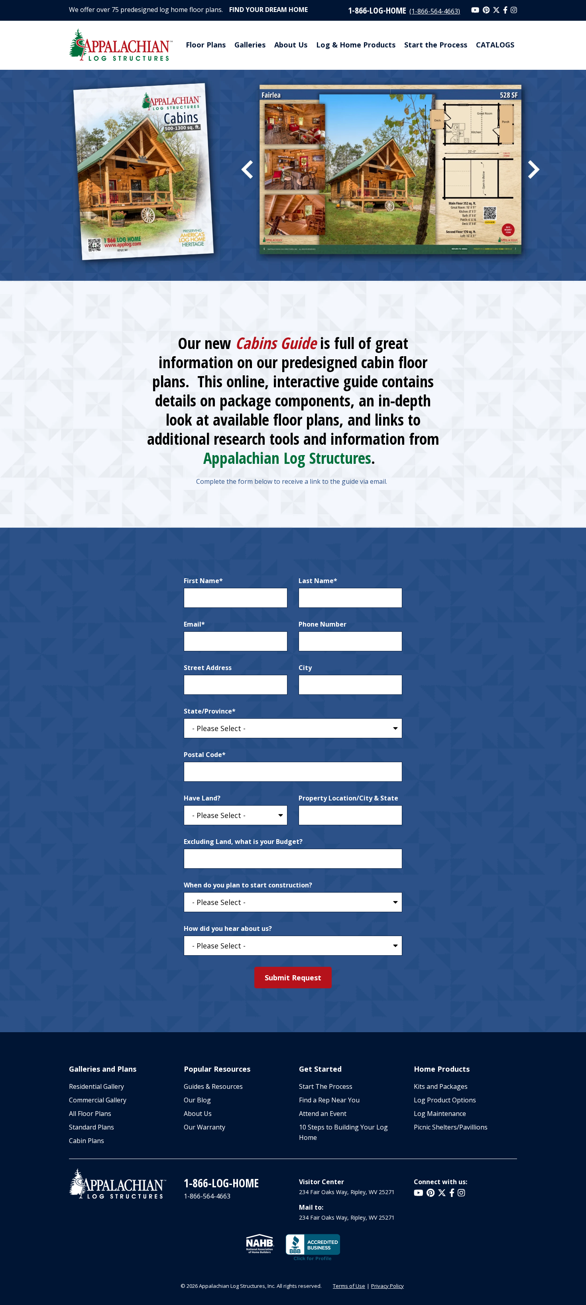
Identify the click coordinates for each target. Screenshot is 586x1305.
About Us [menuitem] (290, 44)
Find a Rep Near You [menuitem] (329, 1100)
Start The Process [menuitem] (325, 1086)
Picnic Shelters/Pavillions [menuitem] (451, 1127)
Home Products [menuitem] (442, 1069)
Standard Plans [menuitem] (91, 1127)
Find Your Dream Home (268, 9)
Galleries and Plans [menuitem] (102, 1069)
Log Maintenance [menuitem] (440, 1113)
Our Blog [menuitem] (197, 1100)
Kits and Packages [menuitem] (441, 1086)
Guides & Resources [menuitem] (213, 1086)
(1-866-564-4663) (434, 11)
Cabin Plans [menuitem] (86, 1140)
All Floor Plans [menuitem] (90, 1113)
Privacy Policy (387, 1286)
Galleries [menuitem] (249, 44)
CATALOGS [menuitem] (495, 44)
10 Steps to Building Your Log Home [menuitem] (343, 1132)
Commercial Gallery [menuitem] (97, 1100)
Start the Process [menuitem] (435, 44)
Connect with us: (440, 1181)
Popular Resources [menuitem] (217, 1069)
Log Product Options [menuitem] (445, 1100)
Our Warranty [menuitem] (204, 1127)
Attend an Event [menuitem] (322, 1113)
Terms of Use (349, 1286)
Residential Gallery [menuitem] (96, 1086)
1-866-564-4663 (207, 1196)
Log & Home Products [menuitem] (355, 44)
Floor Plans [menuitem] (206, 44)
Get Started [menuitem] (320, 1069)
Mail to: (311, 1207)
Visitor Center (321, 1181)
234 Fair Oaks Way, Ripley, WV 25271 (347, 1192)
